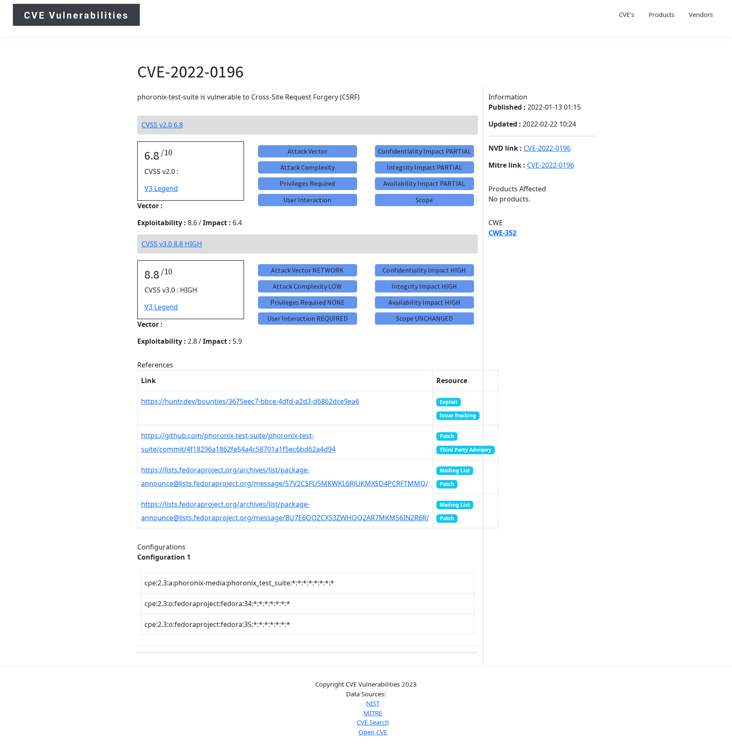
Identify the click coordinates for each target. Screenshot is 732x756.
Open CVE (372, 732)
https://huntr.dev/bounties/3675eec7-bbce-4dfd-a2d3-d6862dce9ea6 (250, 401)
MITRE (372, 713)
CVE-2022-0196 (547, 148)
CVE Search (373, 722)
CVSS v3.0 (171, 243)
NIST (373, 703)
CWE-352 (502, 232)
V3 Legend (161, 188)
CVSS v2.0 (162, 125)
